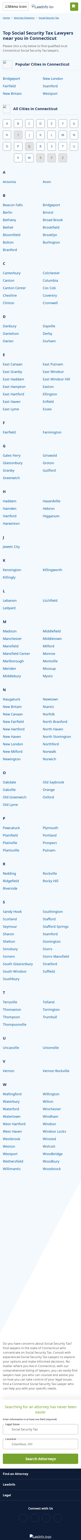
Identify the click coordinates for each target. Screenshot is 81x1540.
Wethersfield (13, 1161)
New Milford (12, 751)
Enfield (48, 401)
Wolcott (49, 1146)
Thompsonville (14, 1024)
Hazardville (51, 501)
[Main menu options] (16, 6)
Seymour (10, 926)
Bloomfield (11, 235)
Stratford (50, 964)
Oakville (9, 789)
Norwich (49, 759)
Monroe (49, 653)
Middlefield (52, 631)
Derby (47, 333)
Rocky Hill (50, 881)
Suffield (49, 971)
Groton (48, 463)
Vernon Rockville (56, 1071)
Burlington (51, 242)
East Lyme (11, 409)
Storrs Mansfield (56, 956)
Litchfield (50, 600)
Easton (48, 386)
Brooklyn (50, 235)
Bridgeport (11, 78)
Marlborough (13, 661)
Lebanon (10, 600)
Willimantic (12, 1169)
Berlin (7, 212)
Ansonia (9, 182)
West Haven (12, 1131)
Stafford (49, 919)
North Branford (55, 721)
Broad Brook (53, 220)
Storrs (47, 949)
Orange (49, 789)
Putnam (49, 850)
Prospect (50, 843)
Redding (9, 873)
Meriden (9, 668)
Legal (7, 1495)
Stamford (50, 86)
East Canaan (12, 364)
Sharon (8, 934)
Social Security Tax (49, 17)
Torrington (51, 1009)
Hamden (9, 508)
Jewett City (11, 546)
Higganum (51, 516)
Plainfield (10, 835)
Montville (50, 661)
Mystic (48, 676)
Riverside (10, 888)
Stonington (52, 941)
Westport (50, 93)
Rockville (50, 873)
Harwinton (11, 523)
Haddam (9, 501)
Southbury (11, 979)
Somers (9, 956)
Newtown (50, 699)
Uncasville (11, 1047)
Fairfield (9, 86)
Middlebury (12, 676)
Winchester (52, 1109)
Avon (47, 182)
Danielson (11, 333)
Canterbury (12, 273)
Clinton (8, 303)
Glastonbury (12, 463)
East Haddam (13, 379)
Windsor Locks (54, 1131)
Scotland (10, 919)
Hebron (49, 508)
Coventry (50, 295)
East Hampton (14, 386)
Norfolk (49, 714)
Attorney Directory (24, 17)
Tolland (48, 1002)
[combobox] (40, 1429)
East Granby (12, 372)
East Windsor (53, 372)
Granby (8, 470)
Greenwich (11, 478)
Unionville (51, 1047)
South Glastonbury (18, 964)
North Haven (53, 729)
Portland (50, 835)
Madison (10, 631)
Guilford (49, 470)
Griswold (50, 455)
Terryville (10, 1002)
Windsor (49, 1124)
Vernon (8, 1071)
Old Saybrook (53, 782)
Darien (8, 341)
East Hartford (13, 394)
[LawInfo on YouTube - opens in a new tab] (46, 1518)
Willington (51, 1094)
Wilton (48, 1101)
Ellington (50, 394)
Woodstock (52, 1169)
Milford (48, 646)
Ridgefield (11, 881)
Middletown (52, 638)
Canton (8, 280)
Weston (9, 1146)
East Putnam (53, 364)
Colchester (51, 273)
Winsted (49, 1139)
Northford (51, 744)
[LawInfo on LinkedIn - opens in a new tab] (57, 1518)
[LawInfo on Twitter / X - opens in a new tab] (35, 1518)
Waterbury (11, 1101)
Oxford (48, 797)
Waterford (11, 1109)
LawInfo (9, 1484)
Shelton (9, 941)
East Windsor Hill (56, 379)
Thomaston (12, 1009)
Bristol (48, 212)
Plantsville (11, 850)
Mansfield (10, 646)
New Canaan (13, 714)
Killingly (9, 577)
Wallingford (12, 1094)
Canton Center (14, 288)
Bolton (8, 242)
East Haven (12, 401)
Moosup (49, 668)
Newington (12, 759)
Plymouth (50, 828)
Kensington (12, 570)
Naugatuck (11, 699)
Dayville (49, 326)
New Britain (12, 93)
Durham (49, 341)
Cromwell (50, 303)
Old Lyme (10, 804)
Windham (50, 1116)
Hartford (9, 516)
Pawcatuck (11, 828)
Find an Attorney (15, 1474)
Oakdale (9, 782)
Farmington (52, 432)
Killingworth (52, 570)
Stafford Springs (56, 926)
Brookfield (51, 227)
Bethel (8, 227)
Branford (10, 250)
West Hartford (14, 1124)
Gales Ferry (12, 455)
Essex (47, 409)
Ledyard (9, 608)
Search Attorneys (40, 1458)
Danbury (9, 326)
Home (6, 17)
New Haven (12, 736)
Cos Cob (49, 288)
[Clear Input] (73, 1429)
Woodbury (51, 1161)
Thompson (11, 1017)
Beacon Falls (13, 205)
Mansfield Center (16, 653)
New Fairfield (13, 721)
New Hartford (13, 729)
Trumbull (50, 1017)
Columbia (50, 280)
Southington (53, 911)
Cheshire (10, 295)
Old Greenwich (14, 797)
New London (53, 78)
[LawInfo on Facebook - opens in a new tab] (23, 1518)
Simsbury (10, 949)
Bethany (9, 220)
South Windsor (15, 971)
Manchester (12, 638)
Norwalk (49, 751)
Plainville (10, 843)
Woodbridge (53, 1154)
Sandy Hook (12, 911)
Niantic (48, 706)
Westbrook (11, 1139)
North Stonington (57, 736)
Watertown (12, 1116)
